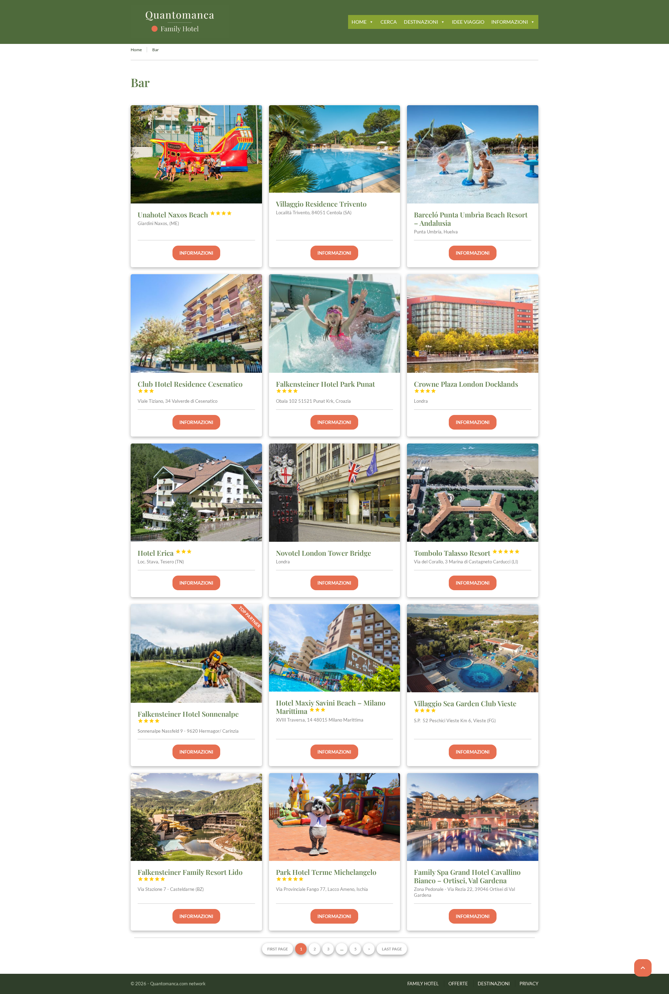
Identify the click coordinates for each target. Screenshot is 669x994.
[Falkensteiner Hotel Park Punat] (334, 323)
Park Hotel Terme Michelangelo (326, 874)
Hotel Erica (165, 552)
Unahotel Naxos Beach (185, 214)
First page (277, 949)
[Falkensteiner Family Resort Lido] (196, 817)
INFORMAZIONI (509, 22)
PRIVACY (529, 983)
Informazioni (196, 253)
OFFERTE (458, 983)
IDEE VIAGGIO (468, 22)
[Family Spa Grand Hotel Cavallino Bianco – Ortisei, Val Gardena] (472, 817)
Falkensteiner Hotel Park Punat (325, 386)
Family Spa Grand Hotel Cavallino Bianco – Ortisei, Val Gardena (467, 876)
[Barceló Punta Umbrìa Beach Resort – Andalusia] (472, 154)
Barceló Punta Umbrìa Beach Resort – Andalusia (471, 219)
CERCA (388, 22)
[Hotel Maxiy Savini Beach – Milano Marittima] (334, 648)
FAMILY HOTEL (423, 983)
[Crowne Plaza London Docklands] (472, 323)
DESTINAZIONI (421, 22)
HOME (359, 22)
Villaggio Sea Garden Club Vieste (465, 706)
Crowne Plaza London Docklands (466, 386)
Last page (392, 949)
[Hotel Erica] (196, 493)
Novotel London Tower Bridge (323, 552)
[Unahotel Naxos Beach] (196, 154)
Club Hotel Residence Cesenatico (190, 386)
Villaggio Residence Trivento (321, 203)
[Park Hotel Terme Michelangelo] (334, 817)
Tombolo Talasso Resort (467, 552)
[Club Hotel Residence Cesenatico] (196, 323)
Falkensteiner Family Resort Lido (190, 874)
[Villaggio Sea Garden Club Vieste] (472, 648)
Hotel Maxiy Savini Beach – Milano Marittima (330, 707)
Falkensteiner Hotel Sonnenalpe (188, 716)
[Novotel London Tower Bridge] (334, 493)
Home (136, 49)
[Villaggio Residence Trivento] (334, 149)
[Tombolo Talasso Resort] (472, 493)
